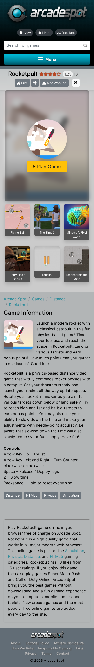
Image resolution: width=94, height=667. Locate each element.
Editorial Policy (37, 643)
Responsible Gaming (54, 648)
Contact (62, 653)
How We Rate (22, 648)
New (27, 33)
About (15, 643)
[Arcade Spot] (47, 14)
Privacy (31, 653)
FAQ (79, 648)
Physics (50, 495)
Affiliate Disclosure (69, 643)
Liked (46, 33)
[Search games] (85, 45)
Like (24, 83)
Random (68, 33)
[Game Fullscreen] (76, 83)
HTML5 (32, 495)
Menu (50, 59)
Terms (46, 653)
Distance (13, 495)
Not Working (56, 83)
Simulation (71, 495)
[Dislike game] (35, 83)
